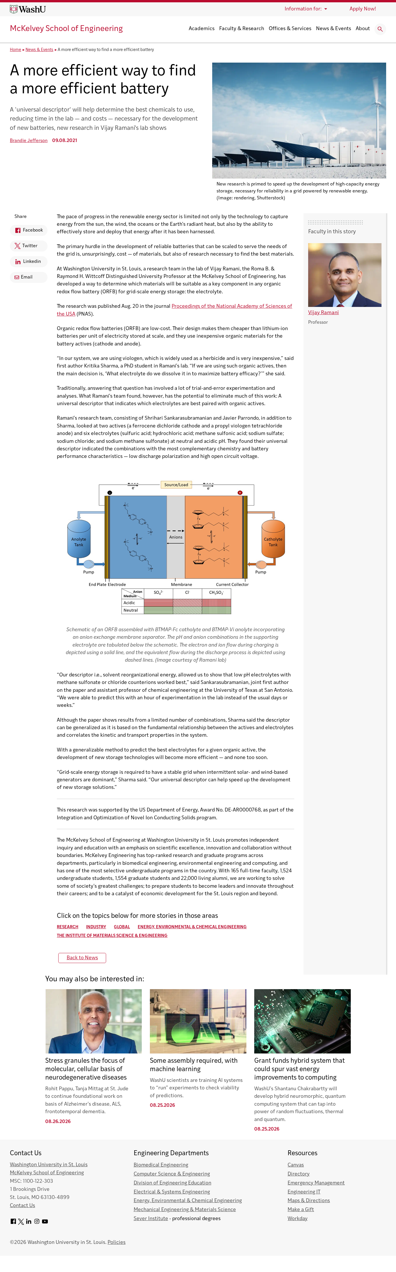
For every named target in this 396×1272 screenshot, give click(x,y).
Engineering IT (304, 1192)
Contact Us (22, 1205)
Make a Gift (301, 1209)
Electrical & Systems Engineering (172, 1192)
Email (26, 277)
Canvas (296, 1165)
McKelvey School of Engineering (66, 29)
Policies (117, 1242)
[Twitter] (21, 1223)
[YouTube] (44, 1223)
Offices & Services (290, 29)
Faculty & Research (241, 29)
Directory (299, 1174)
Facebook (26, 232)
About (363, 29)
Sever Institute (151, 1218)
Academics (202, 29)
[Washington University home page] (28, 9)
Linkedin (25, 263)
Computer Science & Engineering (172, 1174)
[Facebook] (13, 1223)
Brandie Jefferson (29, 141)
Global (122, 927)
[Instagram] (36, 1223)
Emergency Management (316, 1183)
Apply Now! (363, 9)
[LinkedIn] (28, 1223)
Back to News (82, 958)
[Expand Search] (380, 29)
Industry (96, 927)
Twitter (23, 248)
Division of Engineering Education (172, 1183)
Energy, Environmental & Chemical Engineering (192, 927)
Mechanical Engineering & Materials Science (185, 1209)
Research (67, 927)
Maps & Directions (309, 1200)
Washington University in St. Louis (49, 1164)
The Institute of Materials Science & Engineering (112, 936)
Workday (298, 1218)
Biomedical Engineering (161, 1165)
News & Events (333, 29)
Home (15, 50)
